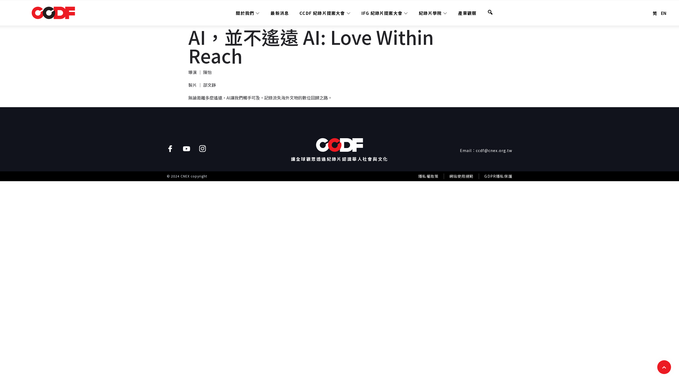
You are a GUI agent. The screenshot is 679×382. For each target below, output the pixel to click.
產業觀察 (467, 13)
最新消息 (280, 13)
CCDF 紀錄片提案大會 (322, 13)
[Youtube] (186, 148)
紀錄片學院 (430, 13)
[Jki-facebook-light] (170, 148)
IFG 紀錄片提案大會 (382, 13)
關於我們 (245, 13)
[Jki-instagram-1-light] (202, 148)
